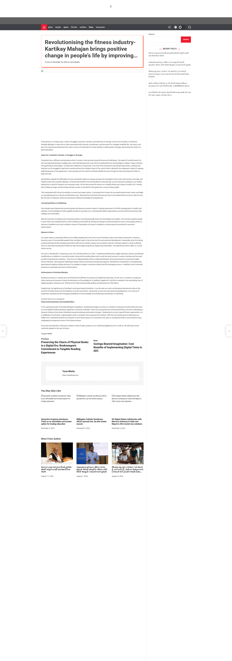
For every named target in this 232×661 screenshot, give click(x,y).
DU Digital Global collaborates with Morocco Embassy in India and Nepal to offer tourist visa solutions (127, 421)
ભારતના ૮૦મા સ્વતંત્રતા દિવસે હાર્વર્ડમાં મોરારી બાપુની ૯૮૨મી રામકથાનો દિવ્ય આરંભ (56, 469)
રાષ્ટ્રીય (58, 27)
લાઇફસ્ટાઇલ (100, 27)
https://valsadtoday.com (70, 375)
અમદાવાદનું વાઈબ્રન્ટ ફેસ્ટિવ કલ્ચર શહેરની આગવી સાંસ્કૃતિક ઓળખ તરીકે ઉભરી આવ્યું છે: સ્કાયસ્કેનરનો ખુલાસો (91, 469)
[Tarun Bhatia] (53, 373)
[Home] (44, 27)
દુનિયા (50, 27)
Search (151, 34)
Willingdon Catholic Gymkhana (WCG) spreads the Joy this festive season (91, 421)
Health (49, 334)
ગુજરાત (66, 27)
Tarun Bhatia (75, 62)
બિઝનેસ (74, 27)
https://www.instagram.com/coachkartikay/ (58, 302)
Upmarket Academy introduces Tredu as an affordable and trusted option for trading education (56, 421)
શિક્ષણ (91, 27)
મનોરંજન (83, 27)
